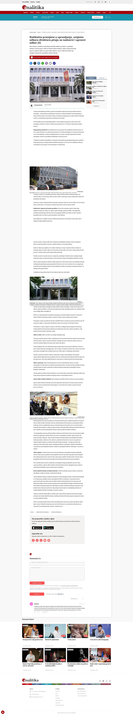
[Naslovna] (2, 712)
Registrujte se (60, 594)
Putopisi (38, 2)
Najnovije (25, 12)
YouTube (105, 2)
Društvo (38, 12)
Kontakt (57, 695)
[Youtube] (45, 540)
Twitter (102, 2)
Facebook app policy (59, 705)
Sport (57, 12)
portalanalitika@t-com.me (37, 697)
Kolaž (62, 12)
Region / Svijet (69, 12)
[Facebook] (31, 63)
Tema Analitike (25, 2)
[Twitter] (34, 63)
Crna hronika (45, 12)
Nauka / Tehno (90, 12)
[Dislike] (37, 612)
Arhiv (56, 693)
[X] (41, 540)
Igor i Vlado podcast (82, 691)
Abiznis (52, 12)
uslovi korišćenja (74, 585)
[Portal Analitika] (33, 7)
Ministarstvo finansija (42, 512)
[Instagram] (37, 540)
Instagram (99, 2)
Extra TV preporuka (82, 693)
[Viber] (46, 63)
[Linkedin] (38, 63)
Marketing (57, 698)
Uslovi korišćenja (59, 700)
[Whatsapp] (42, 63)
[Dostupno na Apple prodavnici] (37, 527)
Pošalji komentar (37, 583)
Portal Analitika (33, 32)
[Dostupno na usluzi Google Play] (48, 527)
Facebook (95, 2)
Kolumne (33, 2)
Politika (32, 12)
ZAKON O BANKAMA (56, 512)
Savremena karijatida (105, 684)
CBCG (32, 512)
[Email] (50, 63)
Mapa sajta (57, 702)
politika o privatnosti (66, 585)
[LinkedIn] (48, 540)
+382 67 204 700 (35, 694)
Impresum (57, 691)
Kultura (76, 12)
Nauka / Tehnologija (96, 684)
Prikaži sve (96, 106)
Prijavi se (36, 594)
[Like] (34, 612)
